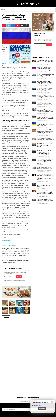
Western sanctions (7, 257)
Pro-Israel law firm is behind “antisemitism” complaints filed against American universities (44, 169)
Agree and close (41, 408)
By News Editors (45, 127)
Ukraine (24, 255)
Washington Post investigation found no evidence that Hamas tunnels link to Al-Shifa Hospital (44, 103)
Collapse (26, 248)
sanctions (11, 255)
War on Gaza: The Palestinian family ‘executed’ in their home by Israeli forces (45, 185)
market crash (5, 253)
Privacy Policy (39, 405)
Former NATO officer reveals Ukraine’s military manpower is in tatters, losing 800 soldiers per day (45, 117)
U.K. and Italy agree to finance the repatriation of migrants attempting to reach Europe (45, 96)
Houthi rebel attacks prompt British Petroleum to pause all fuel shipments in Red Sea (45, 75)
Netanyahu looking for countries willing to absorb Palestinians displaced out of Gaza (44, 89)
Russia (22, 253)
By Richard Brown (46, 92)
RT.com (4, 237)
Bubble (22, 248)
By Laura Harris (45, 99)
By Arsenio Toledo (45, 164)
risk (19, 253)
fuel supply (25, 251)
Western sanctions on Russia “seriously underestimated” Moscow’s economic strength (44, 69)
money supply (13, 253)
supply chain (18, 255)
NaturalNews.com (7, 240)
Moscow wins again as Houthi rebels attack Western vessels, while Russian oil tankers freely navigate (45, 110)
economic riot (16, 250)
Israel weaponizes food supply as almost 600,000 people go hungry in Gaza (45, 62)
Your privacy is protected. (8, 280)
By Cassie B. (45, 85)
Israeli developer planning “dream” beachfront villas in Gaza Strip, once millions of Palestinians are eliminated (45, 161)
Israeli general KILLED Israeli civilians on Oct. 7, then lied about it (45, 139)
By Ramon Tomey (45, 171)
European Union (10, 251)
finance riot (18, 251)
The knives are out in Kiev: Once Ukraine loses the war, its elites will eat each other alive (45, 124)
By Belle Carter (45, 64)
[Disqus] (16, 337)
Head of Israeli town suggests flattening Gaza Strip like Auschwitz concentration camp (45, 201)
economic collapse (7, 250)
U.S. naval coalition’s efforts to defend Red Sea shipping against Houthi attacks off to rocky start (44, 82)
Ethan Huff (13, 22)
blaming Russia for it (7, 117)
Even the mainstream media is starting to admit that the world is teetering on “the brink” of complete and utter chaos (45, 132)
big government (15, 248)
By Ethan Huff (45, 71)
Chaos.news (14, 231)
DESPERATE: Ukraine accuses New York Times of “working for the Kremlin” (45, 145)
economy (22, 250)
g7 (29, 251)
